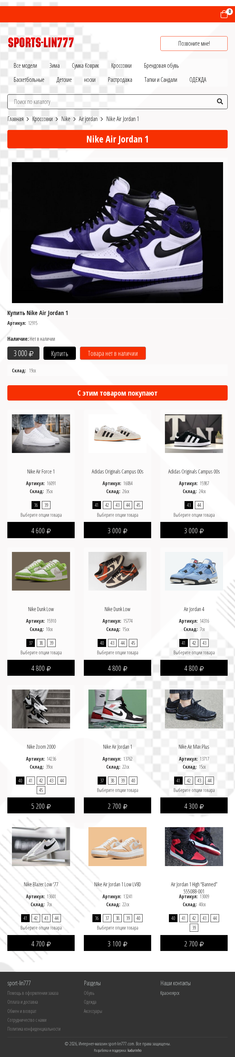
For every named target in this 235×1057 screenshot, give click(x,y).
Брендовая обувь (161, 65)
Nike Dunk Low (41, 609)
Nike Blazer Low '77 (41, 884)
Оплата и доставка (22, 1001)
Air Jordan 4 (194, 609)
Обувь (89, 993)
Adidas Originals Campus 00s (118, 471)
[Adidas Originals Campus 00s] (117, 433)
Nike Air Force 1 (41, 471)
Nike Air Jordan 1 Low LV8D (117, 884)
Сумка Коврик (85, 65)
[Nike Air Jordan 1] (117, 708)
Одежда (90, 1001)
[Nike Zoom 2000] (41, 708)
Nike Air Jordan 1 (117, 746)
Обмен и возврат (21, 1011)
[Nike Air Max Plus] (194, 708)
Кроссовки (121, 65)
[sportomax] (41, 41)
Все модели (25, 65)
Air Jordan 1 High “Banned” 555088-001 (194, 887)
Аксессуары (93, 1011)
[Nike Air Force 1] (41, 433)
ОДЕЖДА (197, 79)
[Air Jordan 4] (194, 570)
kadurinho (134, 1050)
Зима (54, 65)
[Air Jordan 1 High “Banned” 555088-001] (194, 846)
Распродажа (120, 79)
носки (89, 79)
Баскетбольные (28, 79)
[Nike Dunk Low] (41, 570)
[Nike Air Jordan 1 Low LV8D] (117, 846)
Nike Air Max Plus (194, 746)
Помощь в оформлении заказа (32, 993)
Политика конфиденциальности (34, 1028)
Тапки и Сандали (160, 79)
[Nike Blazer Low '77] (41, 846)
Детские (64, 79)
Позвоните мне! (194, 43)
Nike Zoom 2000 (41, 746)
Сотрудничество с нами (27, 1020)
